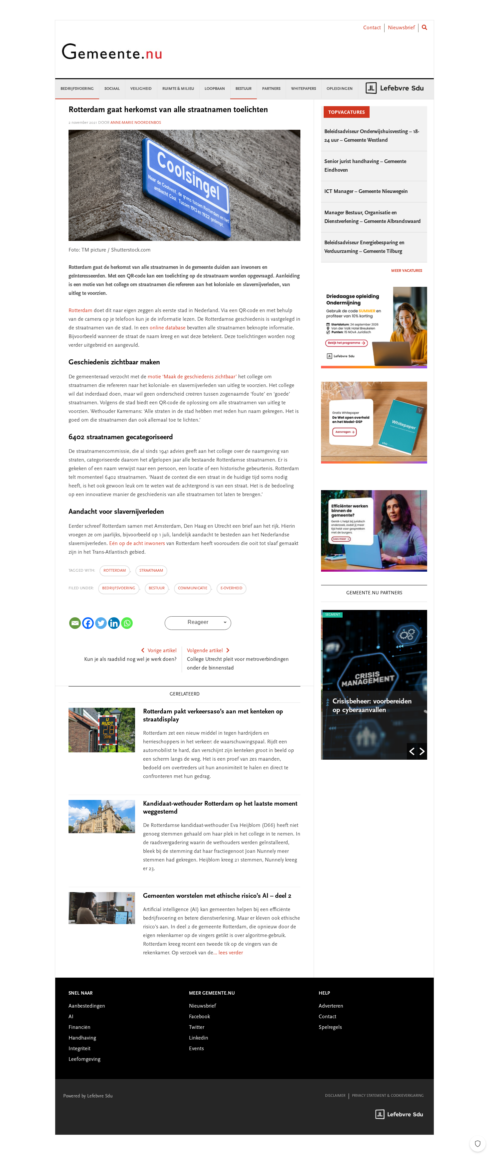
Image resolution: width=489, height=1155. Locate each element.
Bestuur (157, 588)
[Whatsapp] (127, 623)
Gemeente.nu (112, 55)
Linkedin (198, 1038)
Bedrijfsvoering (118, 588)
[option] (374, 685)
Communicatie (192, 588)
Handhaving (82, 1038)
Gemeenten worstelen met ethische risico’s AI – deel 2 (217, 896)
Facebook (199, 1017)
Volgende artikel (205, 651)
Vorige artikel (162, 651)
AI (71, 1017)
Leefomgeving (84, 1059)
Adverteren (331, 1006)
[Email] (75, 623)
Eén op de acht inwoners (137, 543)
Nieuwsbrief (401, 28)
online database (168, 328)
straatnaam (151, 571)
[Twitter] (101, 623)
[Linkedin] (114, 623)
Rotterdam (80, 310)
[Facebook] (88, 623)
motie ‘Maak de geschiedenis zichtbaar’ (193, 377)
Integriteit (79, 1049)
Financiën (79, 1027)
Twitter (196, 1027)
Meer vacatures (406, 271)
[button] (412, 751)
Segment (331, 615)
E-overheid (232, 588)
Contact (372, 28)
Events (196, 1049)
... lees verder (228, 953)
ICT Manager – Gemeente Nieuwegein (366, 191)
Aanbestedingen (87, 1006)
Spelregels (330, 1027)
